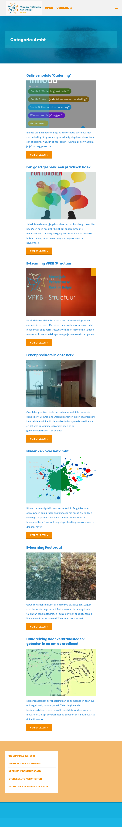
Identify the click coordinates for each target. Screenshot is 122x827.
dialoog (37, 183)
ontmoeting (51, 183)
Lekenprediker (41, 470)
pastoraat (39, 186)
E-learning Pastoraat (44, 547)
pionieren (34, 473)
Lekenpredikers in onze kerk (50, 355)
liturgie (37, 374)
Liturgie (44, 654)
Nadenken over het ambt (47, 451)
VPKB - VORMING (58, 8)
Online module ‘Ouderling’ (48, 75)
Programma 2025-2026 (21, 755)
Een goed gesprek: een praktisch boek (58, 167)
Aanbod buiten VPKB (43, 558)
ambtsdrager (40, 279)
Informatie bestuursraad (24, 771)
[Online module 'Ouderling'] (72, 104)
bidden (37, 659)
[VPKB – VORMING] (24, 8)
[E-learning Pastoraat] (78, 576)
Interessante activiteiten (25, 778)
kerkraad (48, 659)
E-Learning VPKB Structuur (48, 263)
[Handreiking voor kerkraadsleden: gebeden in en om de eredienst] (78, 672)
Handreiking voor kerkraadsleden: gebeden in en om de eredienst (55, 641)
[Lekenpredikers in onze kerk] (78, 383)
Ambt (35, 86)
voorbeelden (36, 666)
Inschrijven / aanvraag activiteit (29, 786)
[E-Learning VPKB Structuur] (78, 292)
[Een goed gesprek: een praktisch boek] (78, 195)
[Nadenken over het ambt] (78, 479)
